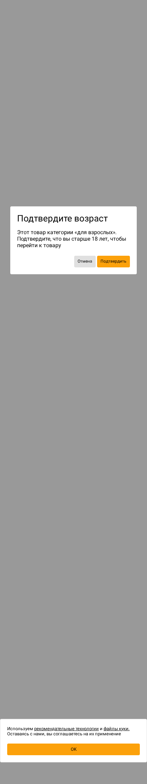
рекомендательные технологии (66, 728)
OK (74, 749)
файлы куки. (117, 728)
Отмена (85, 261)
